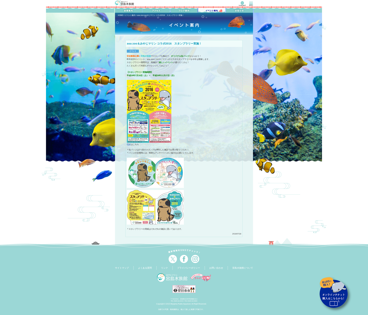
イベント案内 (130, 15)
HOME (120, 15)
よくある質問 (145, 268)
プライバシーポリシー (188, 268)
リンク (164, 268)
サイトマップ (122, 268)
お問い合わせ (216, 268)
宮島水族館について (242, 268)
